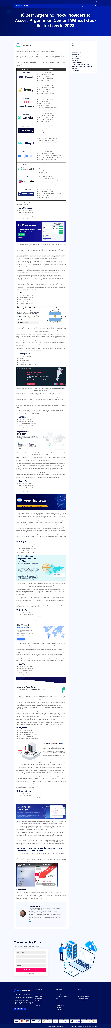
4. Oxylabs (75, 50)
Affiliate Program (60, 1005)
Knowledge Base (60, 994)
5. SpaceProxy (76, 52)
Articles (37, 29)
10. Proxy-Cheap (77, 62)
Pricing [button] (81, 6)
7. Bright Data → (26, 151)
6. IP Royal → (26, 138)
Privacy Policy (88, 1026)
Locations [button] (87, 6)
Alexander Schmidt (34, 906)
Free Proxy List (80, 994)
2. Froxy (74, 45)
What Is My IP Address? (82, 998)
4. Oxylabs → (26, 114)
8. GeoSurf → (26, 164)
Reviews (58, 1000)
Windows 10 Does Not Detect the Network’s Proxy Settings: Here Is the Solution (82, 66)
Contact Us (58, 1007)
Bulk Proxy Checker (81, 1000)
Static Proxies (38, 1000)
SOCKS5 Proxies (38, 996)
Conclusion (75, 70)
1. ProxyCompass (77, 43)
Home (34, 29)
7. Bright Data (76, 56)
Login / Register (59, 1009)
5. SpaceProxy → (26, 126)
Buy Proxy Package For (30, 969)
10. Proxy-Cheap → (26, 189)
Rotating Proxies (39, 1003)
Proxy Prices (38, 994)
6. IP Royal (75, 54)
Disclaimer (94, 1026)
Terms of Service (80, 1026)
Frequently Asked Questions (62, 996)
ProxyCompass (25, 208)
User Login (95, 1)
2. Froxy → (26, 85)
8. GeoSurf (75, 58)
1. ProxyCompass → (26, 72)
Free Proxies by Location (83, 996)
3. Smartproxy (76, 47)
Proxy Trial (37, 1005)
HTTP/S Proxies (38, 998)
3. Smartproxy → (26, 98)
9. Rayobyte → (26, 176)
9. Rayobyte (76, 60)
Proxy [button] (76, 6)
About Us (73, 1026)
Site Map (58, 1003)
